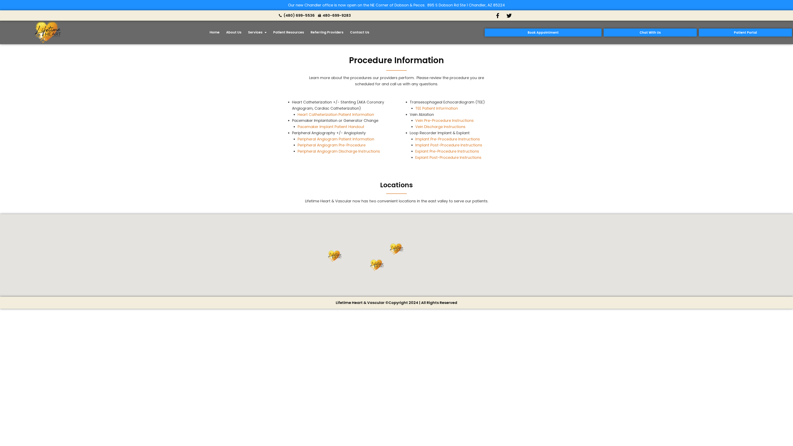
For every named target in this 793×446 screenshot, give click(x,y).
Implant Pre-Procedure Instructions (447, 139)
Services (255, 32)
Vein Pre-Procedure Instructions (444, 120)
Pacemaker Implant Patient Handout (331, 126)
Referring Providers (327, 32)
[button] (396, 249)
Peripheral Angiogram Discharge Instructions (339, 151)
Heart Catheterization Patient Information (336, 114)
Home (215, 32)
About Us (233, 32)
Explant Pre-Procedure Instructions (447, 151)
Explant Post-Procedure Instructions (448, 157)
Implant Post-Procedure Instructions (448, 145)
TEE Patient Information (436, 108)
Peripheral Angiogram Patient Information (336, 139)
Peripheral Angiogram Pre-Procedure (332, 145)
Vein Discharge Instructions (440, 126)
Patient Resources (288, 32)
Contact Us (359, 32)
